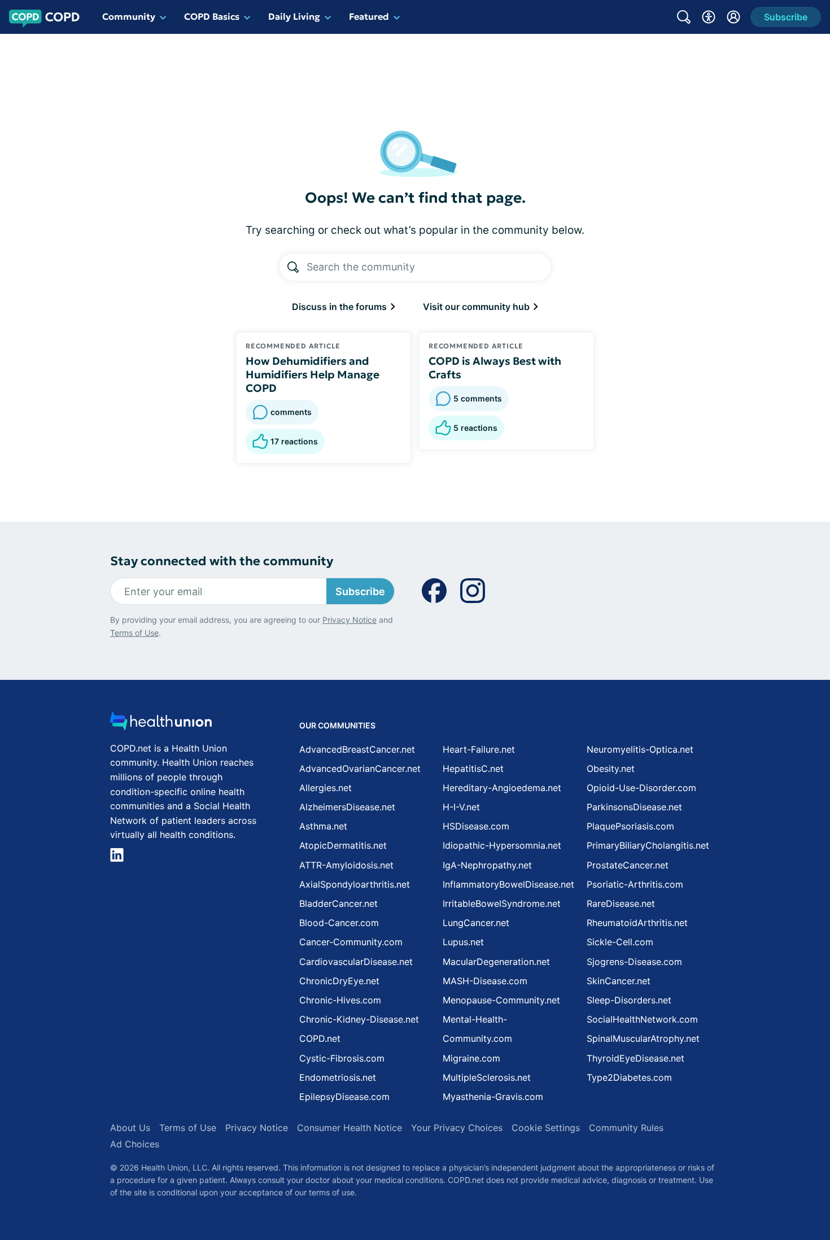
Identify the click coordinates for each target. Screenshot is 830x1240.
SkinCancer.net (618, 980)
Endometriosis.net (337, 1077)
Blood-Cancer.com (339, 922)
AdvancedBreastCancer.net (357, 749)
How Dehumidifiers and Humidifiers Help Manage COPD (312, 374)
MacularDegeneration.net (496, 961)
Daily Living (294, 16)
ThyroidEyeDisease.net (635, 1058)
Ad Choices (134, 1144)
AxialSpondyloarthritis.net (354, 884)
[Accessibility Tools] (708, 17)
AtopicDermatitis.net (343, 845)
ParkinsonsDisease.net (634, 807)
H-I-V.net (461, 807)
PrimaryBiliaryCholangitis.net (648, 845)
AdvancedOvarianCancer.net (360, 768)
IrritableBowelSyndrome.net (502, 903)
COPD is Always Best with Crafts (495, 367)
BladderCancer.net (338, 903)
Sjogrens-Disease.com (634, 961)
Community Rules (626, 1127)
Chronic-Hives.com (340, 1000)
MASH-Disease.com (485, 980)
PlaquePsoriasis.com (630, 826)
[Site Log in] (733, 17)
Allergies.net (325, 787)
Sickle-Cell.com (620, 942)
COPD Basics (211, 16)
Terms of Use (134, 633)
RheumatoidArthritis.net (637, 922)
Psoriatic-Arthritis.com (635, 884)
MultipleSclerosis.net (487, 1077)
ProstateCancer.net (628, 865)
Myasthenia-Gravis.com (493, 1096)
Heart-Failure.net (479, 749)
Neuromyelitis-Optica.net (640, 749)
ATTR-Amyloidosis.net (346, 865)
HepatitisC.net (473, 768)
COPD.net (319, 1038)
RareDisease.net (621, 903)
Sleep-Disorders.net (629, 1000)
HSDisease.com (476, 826)
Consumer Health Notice (349, 1127)
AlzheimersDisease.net (347, 807)
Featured (369, 16)
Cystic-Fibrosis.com (342, 1058)
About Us (130, 1127)
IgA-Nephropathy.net (487, 865)
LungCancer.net (476, 922)
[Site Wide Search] (683, 17)
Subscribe (360, 591)
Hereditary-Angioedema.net (502, 787)
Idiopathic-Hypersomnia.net (502, 845)
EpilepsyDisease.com (344, 1096)
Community (128, 16)
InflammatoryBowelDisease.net (508, 884)
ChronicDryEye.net (339, 980)
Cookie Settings (546, 1127)
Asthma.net (323, 826)
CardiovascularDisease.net (356, 961)
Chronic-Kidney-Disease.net (359, 1019)
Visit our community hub (477, 306)
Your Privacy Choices (457, 1127)
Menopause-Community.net (501, 1000)
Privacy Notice (349, 620)
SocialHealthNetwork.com (642, 1019)
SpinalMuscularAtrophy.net (643, 1038)
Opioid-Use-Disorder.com (641, 787)
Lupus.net (463, 942)
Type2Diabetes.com (629, 1077)
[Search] (293, 267)
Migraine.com (471, 1058)
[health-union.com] (161, 724)
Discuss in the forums (340, 306)
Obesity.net (611, 768)
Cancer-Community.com (351, 942)
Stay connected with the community (221, 561)
